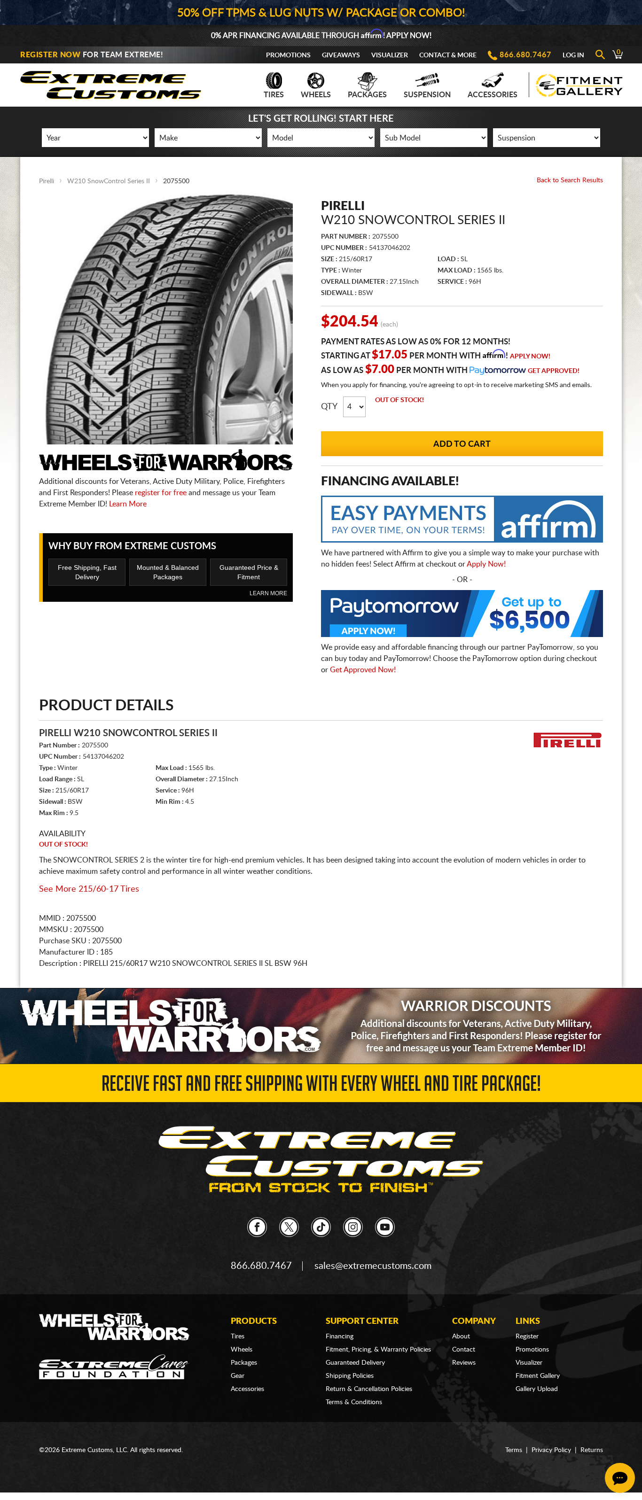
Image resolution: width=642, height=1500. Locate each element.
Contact (463, 1349)
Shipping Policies (350, 1376)
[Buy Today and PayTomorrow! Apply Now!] (462, 616)
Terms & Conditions (354, 1402)
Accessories (492, 95)
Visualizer (389, 55)
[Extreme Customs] (111, 82)
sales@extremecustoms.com (372, 1266)
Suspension (427, 95)
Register (527, 1336)
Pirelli (46, 181)
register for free (161, 493)
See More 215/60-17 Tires (89, 889)
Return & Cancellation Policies (369, 1389)
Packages (367, 95)
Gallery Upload (537, 1389)
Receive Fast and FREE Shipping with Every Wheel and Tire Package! (321, 1086)
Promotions (288, 55)
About (461, 1336)
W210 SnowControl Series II (108, 181)
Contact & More (448, 55)
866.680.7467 (525, 55)
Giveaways (341, 55)
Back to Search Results (570, 180)
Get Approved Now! (363, 670)
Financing (339, 1336)
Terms (513, 1450)
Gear (237, 1376)
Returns (591, 1450)
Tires (274, 95)
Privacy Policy (551, 1450)
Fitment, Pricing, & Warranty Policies (378, 1349)
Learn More (128, 504)
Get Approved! (553, 371)
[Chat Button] (620, 1478)
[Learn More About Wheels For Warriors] (321, 1026)
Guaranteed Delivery (355, 1363)
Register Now (50, 55)
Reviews (464, 1363)
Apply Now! (530, 356)
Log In (573, 55)
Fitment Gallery (538, 1376)
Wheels (316, 95)
